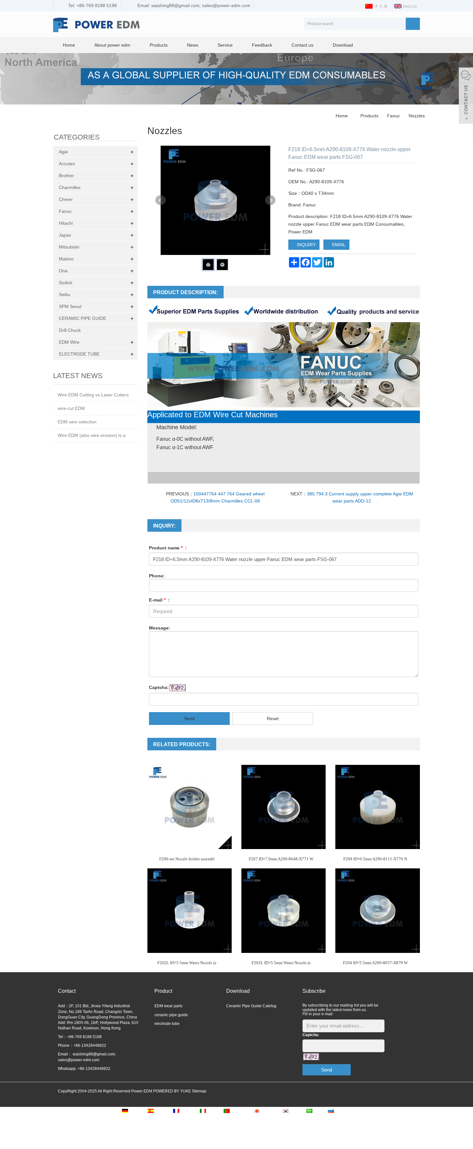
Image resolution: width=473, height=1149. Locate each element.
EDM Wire (69, 342)
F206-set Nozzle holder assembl (187, 858)
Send (189, 718)
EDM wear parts (168, 1006)
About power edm (112, 45)
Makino (66, 258)
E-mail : (159, 599)
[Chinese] (377, 5)
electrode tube (167, 1023)
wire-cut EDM (71, 408)
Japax (65, 235)
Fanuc (393, 115)
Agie (63, 151)
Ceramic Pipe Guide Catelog (251, 1006)
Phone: (157, 575)
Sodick (65, 282)
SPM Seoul (70, 306)
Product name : (168, 547)
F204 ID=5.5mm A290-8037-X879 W (375, 962)
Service (225, 45)
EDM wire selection (77, 421)
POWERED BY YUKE (172, 1091)
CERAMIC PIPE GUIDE (82, 318)
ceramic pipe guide (171, 1015)
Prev (160, 200)
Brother (66, 175)
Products (159, 45)
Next (270, 200)
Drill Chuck (70, 330)
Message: (159, 627)
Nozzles (416, 115)
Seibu (64, 294)
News (192, 45)
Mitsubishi (69, 246)
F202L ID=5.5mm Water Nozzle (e (187, 962)
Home (69, 45)
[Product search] (413, 24)
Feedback (262, 45)
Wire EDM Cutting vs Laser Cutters (93, 394)
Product (163, 991)
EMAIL (338, 244)
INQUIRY (306, 244)
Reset (273, 718)
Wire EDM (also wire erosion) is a (91, 435)
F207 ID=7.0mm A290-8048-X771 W (281, 858)
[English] (406, 5)
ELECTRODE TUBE (79, 354)
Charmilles (69, 187)
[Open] (466, 96)
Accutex (67, 163)
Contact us (302, 45)
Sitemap (199, 1091)
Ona (63, 270)
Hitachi (66, 223)
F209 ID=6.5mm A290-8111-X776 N (375, 858)
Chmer (66, 199)
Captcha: (159, 687)
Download (343, 45)
